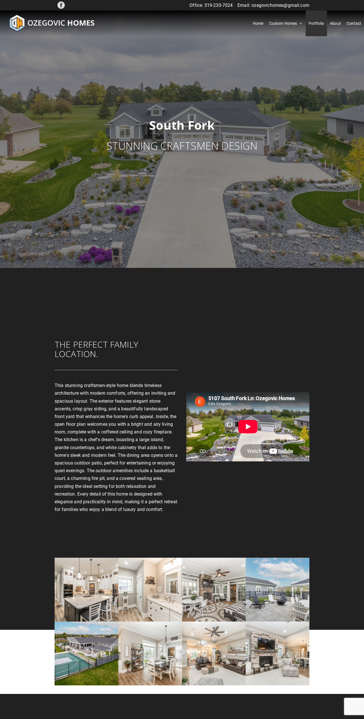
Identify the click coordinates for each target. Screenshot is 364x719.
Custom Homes (283, 23)
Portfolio (316, 23)
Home (258, 23)
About (335, 23)
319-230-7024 (218, 5)
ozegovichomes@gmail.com (280, 5)
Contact (354, 23)
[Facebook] (61, 5)
